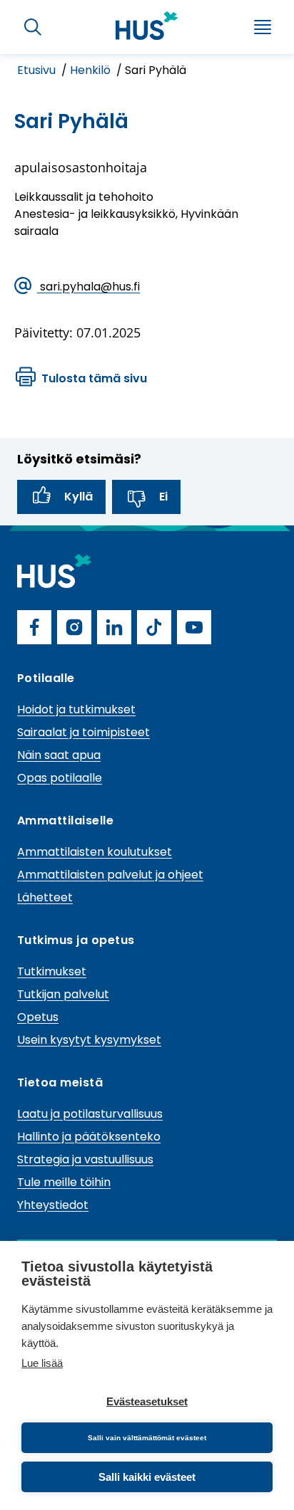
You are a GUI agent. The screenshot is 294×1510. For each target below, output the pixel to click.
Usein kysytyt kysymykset (89, 1040)
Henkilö (91, 70)
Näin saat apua (59, 755)
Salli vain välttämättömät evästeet (147, 1438)
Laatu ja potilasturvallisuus (90, 1114)
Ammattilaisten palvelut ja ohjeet (110, 874)
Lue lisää (42, 1363)
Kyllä (78, 496)
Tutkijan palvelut (63, 994)
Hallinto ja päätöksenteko (89, 1136)
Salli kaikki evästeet (147, 1477)
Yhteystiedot (52, 1205)
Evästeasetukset (147, 1401)
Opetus (38, 1017)
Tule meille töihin (64, 1182)
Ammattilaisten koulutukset (94, 852)
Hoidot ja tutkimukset (76, 709)
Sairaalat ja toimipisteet (83, 732)
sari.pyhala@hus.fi (88, 286)
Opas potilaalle (59, 778)
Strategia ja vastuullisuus (85, 1159)
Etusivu (38, 70)
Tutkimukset (51, 971)
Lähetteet (45, 897)
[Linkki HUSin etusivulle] (147, 25)
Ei (163, 496)
